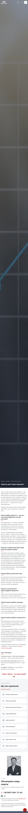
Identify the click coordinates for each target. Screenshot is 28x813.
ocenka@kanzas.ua (21, 798)
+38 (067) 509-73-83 (12, 793)
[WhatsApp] (5, 796)
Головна (2, 481)
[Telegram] (2, 796)
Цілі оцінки (8, 481)
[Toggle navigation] (25, 2)
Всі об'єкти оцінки (5, 689)
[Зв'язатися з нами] (22, 2)
